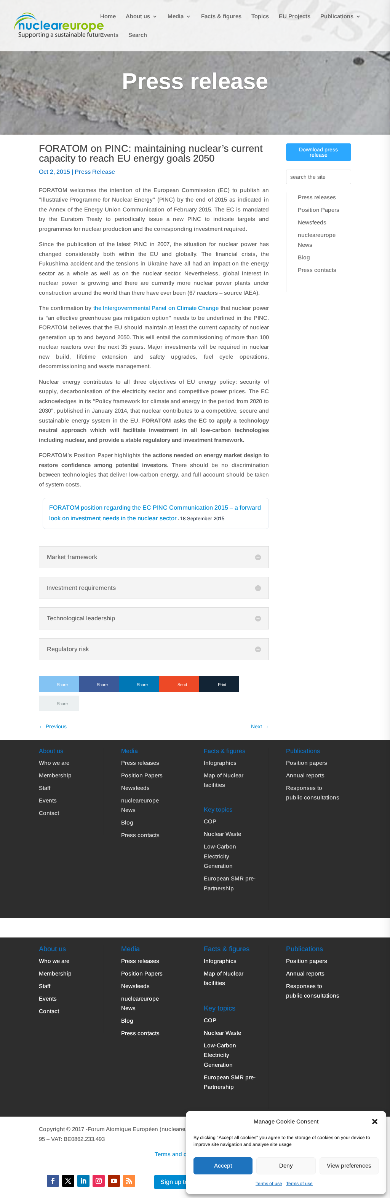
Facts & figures (221, 16)
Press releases (317, 197)
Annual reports (305, 775)
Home (108, 16)
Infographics (220, 762)
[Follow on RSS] (129, 1181)
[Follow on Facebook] (53, 1181)
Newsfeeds (312, 222)
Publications (336, 16)
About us (138, 16)
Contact (49, 813)
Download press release (318, 152)
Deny (286, 1165)
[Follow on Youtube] (114, 1181)
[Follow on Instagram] (99, 1181)
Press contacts (317, 270)
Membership (55, 775)
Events (109, 35)
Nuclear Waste (222, 834)
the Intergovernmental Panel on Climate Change (156, 308)
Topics (260, 16)
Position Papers (318, 210)
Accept (223, 1165)
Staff (44, 788)
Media (176, 16)
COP (210, 821)
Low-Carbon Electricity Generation (220, 856)
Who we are (54, 762)
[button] (375, 1121)
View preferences (349, 1165)
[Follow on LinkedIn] (83, 1181)
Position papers (306, 762)
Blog (304, 257)
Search (137, 35)
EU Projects (294, 16)
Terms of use (269, 1183)
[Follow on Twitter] (68, 1181)
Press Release (95, 171)
